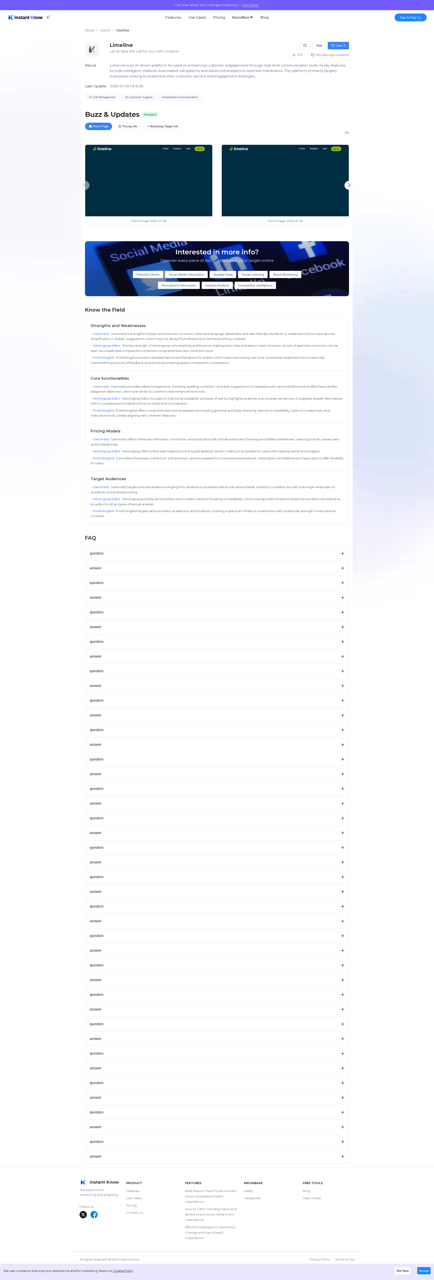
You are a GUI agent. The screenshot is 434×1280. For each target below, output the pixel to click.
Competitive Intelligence (255, 285)
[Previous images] (85, 185)
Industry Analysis (217, 285)
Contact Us (134, 1212)
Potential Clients (148, 274)
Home (89, 30)
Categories (252, 1198)
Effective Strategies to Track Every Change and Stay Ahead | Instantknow (210, 1232)
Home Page (100, 126)
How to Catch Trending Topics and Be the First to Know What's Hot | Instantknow (211, 1214)
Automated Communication (180, 97)
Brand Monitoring (285, 274)
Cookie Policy (123, 1271)
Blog (306, 1191)
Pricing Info (129, 126)
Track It (339, 45)
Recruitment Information (179, 285)
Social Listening (253, 274)
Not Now (402, 1271)
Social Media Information (186, 274)
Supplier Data (223, 274)
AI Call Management (102, 97)
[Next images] (349, 185)
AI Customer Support (139, 97)
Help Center (312, 1198)
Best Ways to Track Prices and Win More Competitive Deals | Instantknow (211, 1196)
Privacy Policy (320, 1259)
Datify (105, 30)
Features (132, 1191)
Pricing (131, 1205)
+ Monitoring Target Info (162, 126)
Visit (319, 45)
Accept (424, 1271)
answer (217, 568)
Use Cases (134, 1198)
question (217, 553)
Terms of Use (344, 1259)
